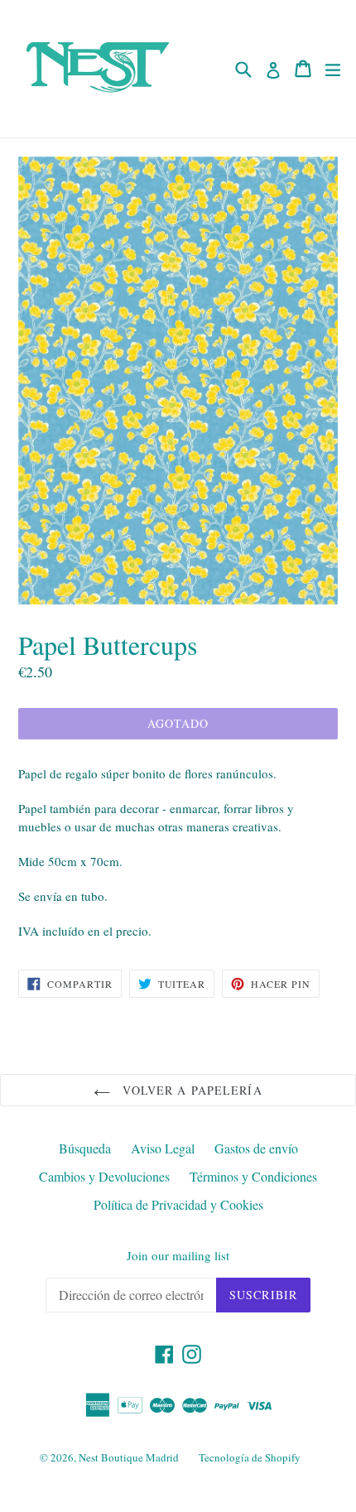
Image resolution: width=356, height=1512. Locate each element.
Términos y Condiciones (253, 1176)
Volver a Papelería (190, 1090)
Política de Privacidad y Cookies (178, 1204)
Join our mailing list (178, 1255)
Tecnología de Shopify (250, 1457)
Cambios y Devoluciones (104, 1176)
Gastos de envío (256, 1148)
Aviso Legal (163, 1148)
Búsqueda (85, 1148)
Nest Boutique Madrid (129, 1457)
